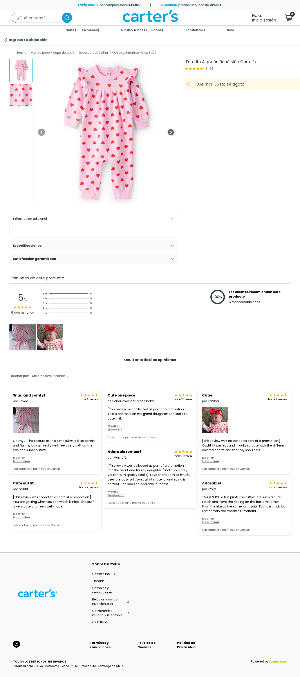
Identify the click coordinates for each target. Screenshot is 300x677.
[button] (42, 17)
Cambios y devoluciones (102, 590)
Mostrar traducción (21, 459)
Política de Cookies (146, 645)
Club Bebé (100, 622)
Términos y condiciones (100, 645)
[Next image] (170, 132)
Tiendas (98, 581)
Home (21, 52)
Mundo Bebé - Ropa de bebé (53, 52)
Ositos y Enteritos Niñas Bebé (134, 52)
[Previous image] (41, 132)
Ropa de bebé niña (93, 52)
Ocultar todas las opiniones (150, 359)
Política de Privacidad (186, 645)
